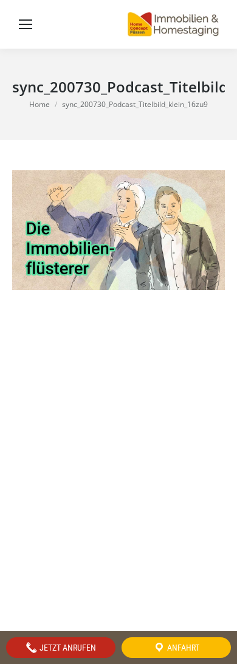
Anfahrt (182, 647)
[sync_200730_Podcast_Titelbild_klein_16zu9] (118, 230)
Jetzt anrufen (67, 647)
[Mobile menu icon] (25, 24)
